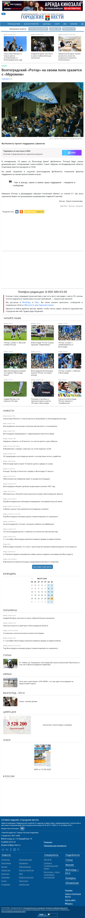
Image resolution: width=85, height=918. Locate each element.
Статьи (7, 655)
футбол (64, 206)
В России (8, 776)
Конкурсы (71, 878)
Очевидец (5, 884)
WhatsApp (27, 302)
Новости (8, 410)
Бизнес (4, 867)
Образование (25, 867)
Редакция (48, 842)
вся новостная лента (42, 567)
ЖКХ (64, 24)
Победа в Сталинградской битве (51, 866)
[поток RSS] (18, 849)
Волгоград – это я (14, 692)
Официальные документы (55, 845)
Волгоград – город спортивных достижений (52, 875)
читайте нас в (34, 212)
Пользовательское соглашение (34, 908)
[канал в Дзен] (14, 849)
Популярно (10, 610)
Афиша (7, 674)
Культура (73, 24)
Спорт (57, 24)
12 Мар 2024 (5, 79)
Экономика (6, 863)
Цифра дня (9, 711)
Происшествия (14, 24)
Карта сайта (70, 900)
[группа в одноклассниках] (11, 849)
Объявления (72, 882)
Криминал (23, 863)
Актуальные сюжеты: (18, 29)
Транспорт (23, 881)
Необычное (24, 884)
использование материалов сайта (13, 912)
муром (80, 206)
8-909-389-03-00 (56, 292)
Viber (37, 302)
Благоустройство (31, 24)
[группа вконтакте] (6, 849)
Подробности (73, 854)
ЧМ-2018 (47, 859)
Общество (5, 870)
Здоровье (47, 24)
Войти (70, 903)
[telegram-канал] (2, 849)
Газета (7, 739)
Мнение (70, 864)
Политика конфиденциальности (56, 908)
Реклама (68, 890)
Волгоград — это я (72, 871)
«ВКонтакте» (29, 305)
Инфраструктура (26, 877)
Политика (5, 859)
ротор (72, 206)
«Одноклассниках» (46, 305)
